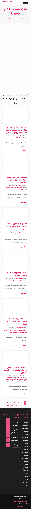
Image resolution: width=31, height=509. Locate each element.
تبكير (15, 379)
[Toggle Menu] (25, 2)
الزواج (16, 330)
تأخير (18, 379)
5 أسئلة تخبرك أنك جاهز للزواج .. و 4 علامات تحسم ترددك (17, 321)
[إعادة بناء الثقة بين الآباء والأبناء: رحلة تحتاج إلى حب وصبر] (15, 214)
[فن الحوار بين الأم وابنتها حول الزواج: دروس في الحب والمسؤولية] (15, 165)
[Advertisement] (15, 45)
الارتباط (9, 329)
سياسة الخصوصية (15, 439)
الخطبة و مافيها (18, 187)
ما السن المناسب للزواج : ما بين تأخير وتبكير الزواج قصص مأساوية (16, 370)
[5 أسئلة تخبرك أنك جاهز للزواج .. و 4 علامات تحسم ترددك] (15, 307)
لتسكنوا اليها (13, 332)
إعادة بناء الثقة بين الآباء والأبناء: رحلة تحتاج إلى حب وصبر (17, 226)
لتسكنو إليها (19, 136)
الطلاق (22, 379)
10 (12, 406)
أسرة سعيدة (11, 233)
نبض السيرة (19, 137)
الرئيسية (22, 18)
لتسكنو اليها (17, 381)
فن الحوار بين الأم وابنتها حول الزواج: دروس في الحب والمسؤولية (16, 180)
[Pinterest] (8, 435)
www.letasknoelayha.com (20, 501)
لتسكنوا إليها (20, 332)
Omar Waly (20, 506)
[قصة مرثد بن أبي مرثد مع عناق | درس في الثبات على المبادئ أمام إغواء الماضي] (15, 115)
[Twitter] (8, 425)
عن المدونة (15, 424)
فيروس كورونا (10, 379)
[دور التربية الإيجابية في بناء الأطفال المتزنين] (15, 260)
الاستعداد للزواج (23, 330)
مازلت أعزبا (19, 329)
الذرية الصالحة (10, 187)
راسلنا (16, 445)
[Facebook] (8, 420)
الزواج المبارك (24, 189)
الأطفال (9, 377)
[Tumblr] (8, 440)
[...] (13, 146)
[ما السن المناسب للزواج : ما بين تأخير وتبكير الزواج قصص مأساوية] (15, 357)
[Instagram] (8, 430)
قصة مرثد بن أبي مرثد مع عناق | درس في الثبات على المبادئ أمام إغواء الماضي (17, 130)
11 (8, 406)
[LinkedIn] (8, 445)
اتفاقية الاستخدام (15, 431)
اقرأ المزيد (23, 150)
